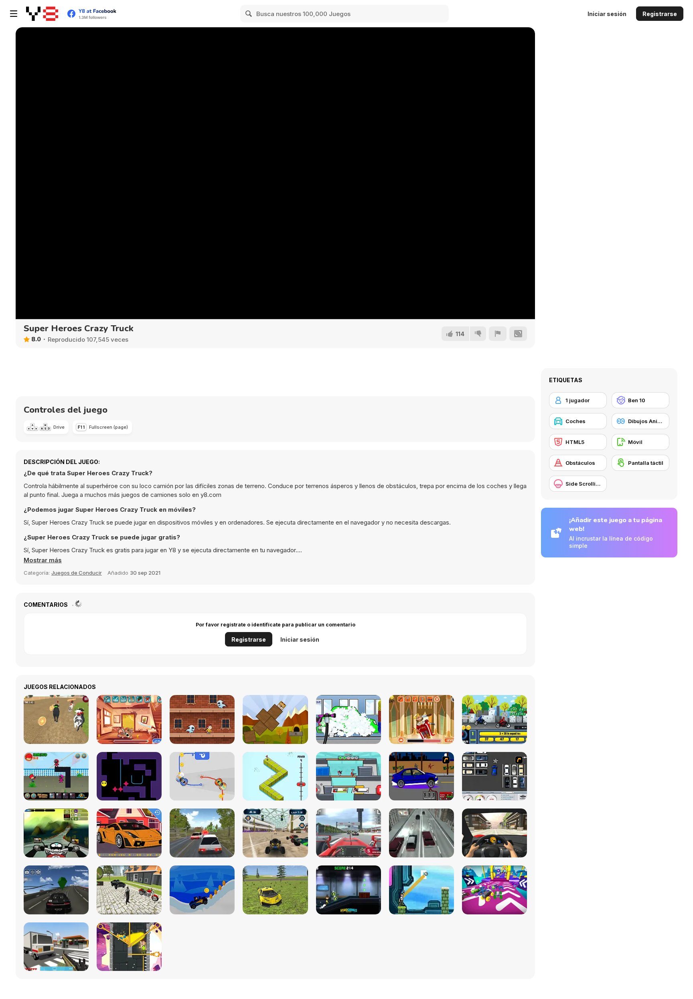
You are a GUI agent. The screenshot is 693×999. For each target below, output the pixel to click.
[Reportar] (498, 333)
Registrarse (659, 13)
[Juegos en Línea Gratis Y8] (42, 13)
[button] (43, 560)
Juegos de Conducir (76, 572)
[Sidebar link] (14, 14)
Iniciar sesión (607, 13)
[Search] (249, 13)
